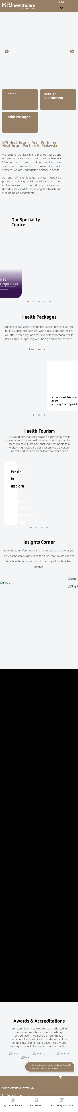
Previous (6, 51)
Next (71, 51)
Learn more (37, 349)
